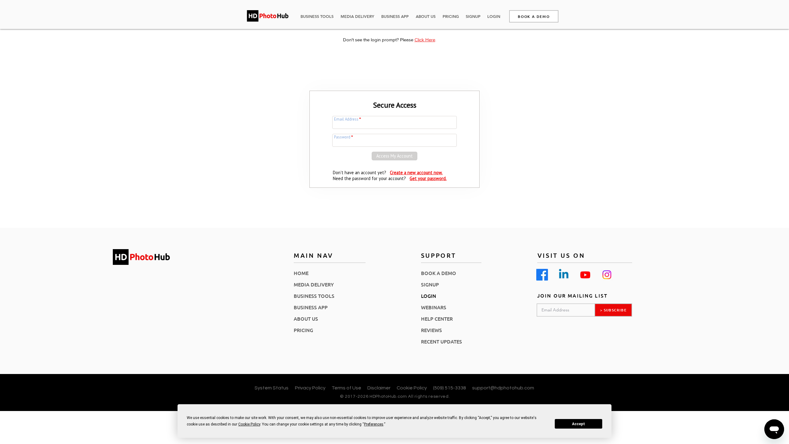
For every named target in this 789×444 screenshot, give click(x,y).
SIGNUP (430, 284)
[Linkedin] (564, 275)
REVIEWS (431, 330)
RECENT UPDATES (441, 341)
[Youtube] (585, 275)
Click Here (425, 39)
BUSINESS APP (311, 307)
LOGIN (428, 295)
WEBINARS (433, 307)
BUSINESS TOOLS (314, 295)
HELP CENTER (437, 318)
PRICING (303, 330)
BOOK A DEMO (438, 272)
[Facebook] (542, 275)
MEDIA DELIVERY (314, 284)
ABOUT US (306, 318)
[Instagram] (607, 275)
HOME (301, 272)
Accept (578, 424)
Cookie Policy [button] (249, 424)
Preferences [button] (373, 424)
